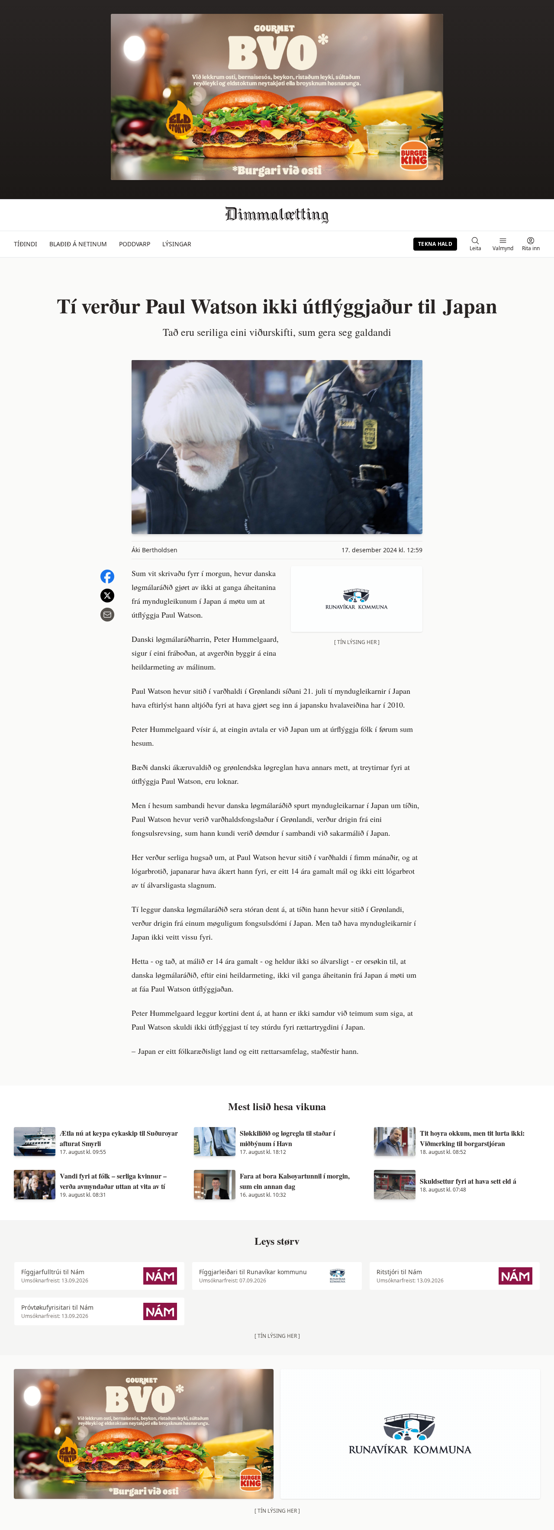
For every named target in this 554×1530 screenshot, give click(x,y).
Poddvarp (134, 244)
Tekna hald (435, 244)
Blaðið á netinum (78, 244)
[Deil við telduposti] (107, 615)
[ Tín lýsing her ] (357, 642)
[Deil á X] (107, 595)
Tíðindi (25, 244)
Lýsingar (176, 244)
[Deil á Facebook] (107, 576)
